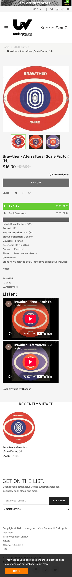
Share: (6, 192)
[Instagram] (57, 9)
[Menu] (6, 27)
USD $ (35, 9)
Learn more (42, 564)
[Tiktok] (62, 9)
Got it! (16, 571)
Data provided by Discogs (17, 389)
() (61, 27)
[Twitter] (51, 9)
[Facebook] (46, 9)
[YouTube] (68, 9)
